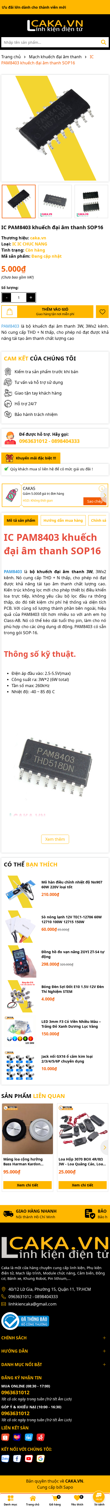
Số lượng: (10, 287)
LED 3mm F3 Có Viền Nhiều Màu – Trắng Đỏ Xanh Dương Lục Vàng (71, 1024)
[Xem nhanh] (47, 1127)
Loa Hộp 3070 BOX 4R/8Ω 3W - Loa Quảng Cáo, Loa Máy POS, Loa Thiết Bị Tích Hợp (82, 1162)
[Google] (41, 1458)
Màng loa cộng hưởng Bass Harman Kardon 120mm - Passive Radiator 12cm (26, 1162)
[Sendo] (41, 1436)
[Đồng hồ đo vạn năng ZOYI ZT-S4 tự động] (20, 961)
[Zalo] (5, 1458)
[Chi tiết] (102, 488)
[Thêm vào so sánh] (47, 1118)
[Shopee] (5, 1436)
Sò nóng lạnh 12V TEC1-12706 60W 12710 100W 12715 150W (71, 919)
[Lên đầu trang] (99, 1482)
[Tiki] (29, 1436)
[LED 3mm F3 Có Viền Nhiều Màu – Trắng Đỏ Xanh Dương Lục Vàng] (20, 1031)
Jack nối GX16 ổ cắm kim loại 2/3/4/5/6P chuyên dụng (67, 1059)
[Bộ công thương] (25, 1320)
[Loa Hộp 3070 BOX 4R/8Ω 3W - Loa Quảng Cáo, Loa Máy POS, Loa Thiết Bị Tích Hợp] (82, 1129)
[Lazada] (17, 1436)
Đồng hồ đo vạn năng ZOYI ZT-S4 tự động (73, 954)
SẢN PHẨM (33, 1095)
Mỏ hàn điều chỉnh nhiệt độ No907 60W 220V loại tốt (71, 885)
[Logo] (55, 26)
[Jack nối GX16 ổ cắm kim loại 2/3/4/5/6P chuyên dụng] (20, 1066)
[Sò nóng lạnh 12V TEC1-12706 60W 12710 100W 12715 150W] (20, 926)
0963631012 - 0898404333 (49, 441)
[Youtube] (29, 1458)
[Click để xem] (55, 128)
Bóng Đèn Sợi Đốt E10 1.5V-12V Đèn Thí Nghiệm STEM (72, 989)
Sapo (68, 1487)
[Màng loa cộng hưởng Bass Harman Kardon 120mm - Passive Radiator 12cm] (27, 1129)
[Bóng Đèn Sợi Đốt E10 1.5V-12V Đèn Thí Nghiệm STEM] (20, 996)
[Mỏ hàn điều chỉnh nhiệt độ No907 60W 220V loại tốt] (20, 892)
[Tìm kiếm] (103, 42)
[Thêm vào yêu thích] (102, 311)
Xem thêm (55, 839)
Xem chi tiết (27, 1185)
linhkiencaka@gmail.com (32, 1304)
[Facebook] (17, 1458)
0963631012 (15, 1392)
